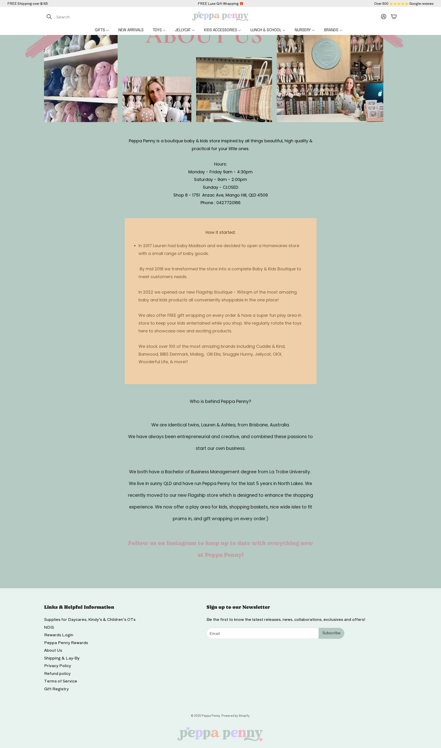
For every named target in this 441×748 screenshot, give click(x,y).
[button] (92, 16)
